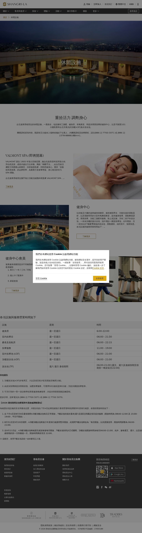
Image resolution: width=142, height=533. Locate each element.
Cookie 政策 (98, 268)
